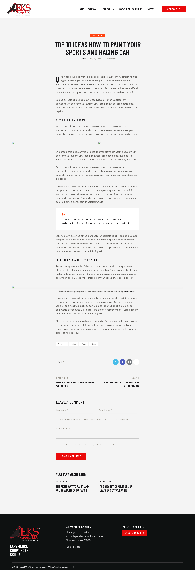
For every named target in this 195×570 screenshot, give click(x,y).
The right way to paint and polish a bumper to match (72, 488)
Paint (84, 344)
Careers (150, 9)
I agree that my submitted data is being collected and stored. (86, 445)
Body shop (97, 35)
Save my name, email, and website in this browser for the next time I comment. (94, 419)
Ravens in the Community (130, 9)
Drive (74, 344)
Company (92, 9)
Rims (94, 344)
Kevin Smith (129, 291)
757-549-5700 (72, 546)
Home (81, 9)
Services (107, 9)
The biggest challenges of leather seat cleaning (115, 488)
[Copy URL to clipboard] (136, 362)
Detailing (62, 344)
